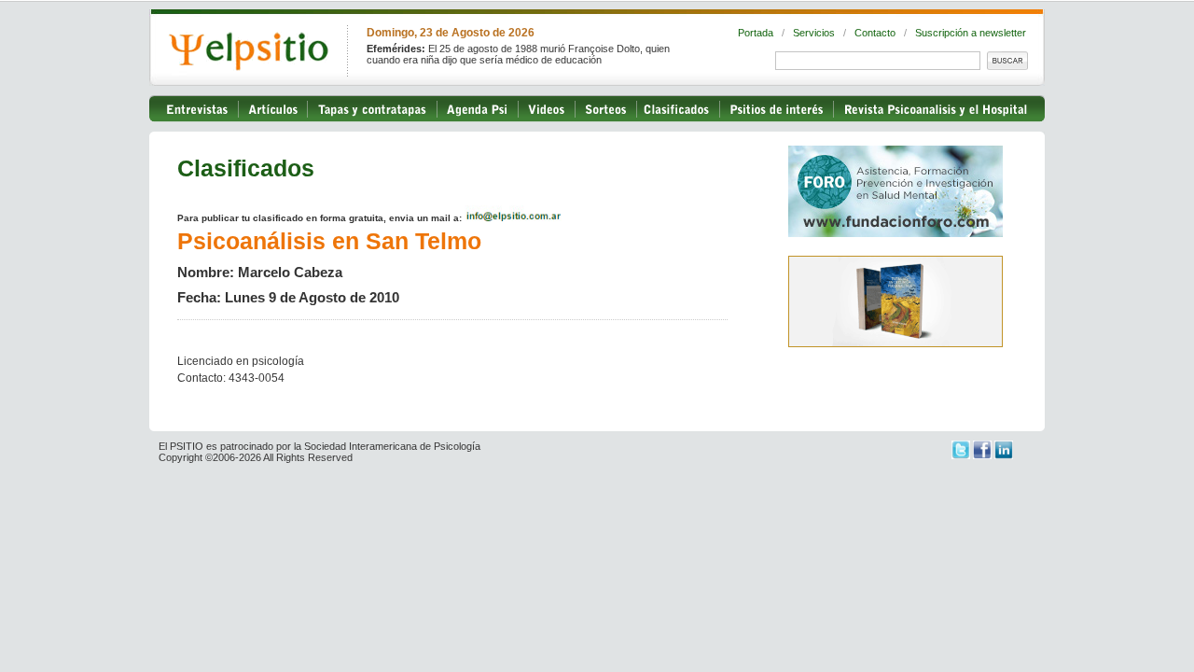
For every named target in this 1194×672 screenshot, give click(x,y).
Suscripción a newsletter (970, 32)
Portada (755, 32)
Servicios (814, 32)
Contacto (875, 32)
